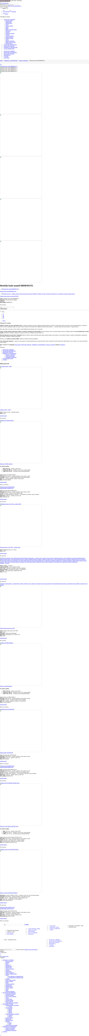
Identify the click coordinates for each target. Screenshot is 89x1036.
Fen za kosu (15, 5)
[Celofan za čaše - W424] (44, 387)
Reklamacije (31, 934)
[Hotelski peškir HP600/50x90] (44, 766)
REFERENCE (7, 55)
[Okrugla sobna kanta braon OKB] (44, 605)
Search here (2, 4)
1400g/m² (10, 1015)
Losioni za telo (9, 999)
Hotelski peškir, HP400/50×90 (6, 488)
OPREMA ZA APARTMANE (10, 47)
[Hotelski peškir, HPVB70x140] (44, 907)
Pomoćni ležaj (9, 985)
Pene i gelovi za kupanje (11, 996)
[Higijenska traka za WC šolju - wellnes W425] (44, 525)
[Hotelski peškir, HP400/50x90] (44, 487)
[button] (3, 415)
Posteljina (8, 1021)
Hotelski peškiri (9, 1007)
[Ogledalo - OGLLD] (44, 560)
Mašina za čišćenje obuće (11, 973)
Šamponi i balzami (10, 995)
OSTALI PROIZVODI (9, 48)
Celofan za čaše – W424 (5, 409)
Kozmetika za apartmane (11, 357)
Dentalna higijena (9, 1000)
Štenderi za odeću (9, 38)
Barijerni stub (8, 971)
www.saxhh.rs (10, 934)
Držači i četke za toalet (11, 42)
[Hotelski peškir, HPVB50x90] (44, 730)
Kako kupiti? (52, 925)
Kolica (7, 28)
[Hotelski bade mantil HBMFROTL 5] (21, 240)
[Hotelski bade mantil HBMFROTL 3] (8, 66)
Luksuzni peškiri (9, 1017)
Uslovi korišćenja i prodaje (34, 928)
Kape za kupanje (9, 1001)
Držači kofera (9, 22)
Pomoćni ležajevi (9, 37)
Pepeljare (8, 34)
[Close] (0, 346)
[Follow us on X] (24, 924)
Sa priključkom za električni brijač (15, 977)
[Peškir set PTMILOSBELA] (44, 664)
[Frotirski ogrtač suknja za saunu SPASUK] (0, 293)
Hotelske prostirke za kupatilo (12, 1005)
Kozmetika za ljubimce (11, 994)
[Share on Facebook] (3, 315)
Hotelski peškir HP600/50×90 (6, 767)
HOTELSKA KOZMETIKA (10, 44)
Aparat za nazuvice (10, 36)
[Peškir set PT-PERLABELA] (44, 441)
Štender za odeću (9, 987)
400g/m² (10, 1009)
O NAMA (6, 56)
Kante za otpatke (9, 25)
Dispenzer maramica (10, 41)
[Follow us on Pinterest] (27, 924)
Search (4, 8)
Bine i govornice (9, 961)
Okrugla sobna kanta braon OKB (7, 628)
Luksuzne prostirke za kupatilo (12, 1014)
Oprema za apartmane (10, 354)
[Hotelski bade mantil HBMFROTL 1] (21, 155)
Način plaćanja (31, 931)
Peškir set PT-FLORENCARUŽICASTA (9, 826)
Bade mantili (17, 344)
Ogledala (8, 32)
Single (9, 1024)
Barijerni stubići (9, 20)
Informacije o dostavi (54, 927)
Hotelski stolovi (9, 43)
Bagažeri (7, 962)
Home (1, 60)
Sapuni (7, 997)
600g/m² (10, 1011)
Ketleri (7, 27)
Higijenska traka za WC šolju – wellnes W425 (10, 547)
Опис (4, 320)
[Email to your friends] (3, 318)
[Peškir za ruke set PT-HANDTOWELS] (44, 870)
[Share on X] (3, 314)
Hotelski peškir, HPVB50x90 (6, 752)
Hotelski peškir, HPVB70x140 (6, 908)
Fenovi (7, 24)
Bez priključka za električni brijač (15, 976)
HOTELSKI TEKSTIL (9, 46)
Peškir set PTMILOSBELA (6, 686)
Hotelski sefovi (9, 23)
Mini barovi (8, 30)
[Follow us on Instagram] (28, 924)
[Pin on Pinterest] (3, 316)
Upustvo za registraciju (55, 928)
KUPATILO (62, 344)
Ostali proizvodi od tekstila (11, 1025)
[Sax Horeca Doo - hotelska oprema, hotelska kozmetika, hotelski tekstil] (4, 3)
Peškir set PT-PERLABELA (6, 464)
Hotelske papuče (9, 1020)
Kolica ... (20, 5)
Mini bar (10, 5)
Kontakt (51, 929)
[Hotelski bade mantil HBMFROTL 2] (21, 197)
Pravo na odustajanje (32, 932)
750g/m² (10, 1006)
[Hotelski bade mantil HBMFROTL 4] (21, 282)
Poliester (10, 1012)
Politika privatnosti (32, 930)
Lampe (7, 39)
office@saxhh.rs (10, 932)
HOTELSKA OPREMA (9, 19)
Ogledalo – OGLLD (4, 563)
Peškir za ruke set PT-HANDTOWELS (8, 892)
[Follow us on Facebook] (25, 924)
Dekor (7, 990)
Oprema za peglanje (10, 33)
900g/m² (10, 1016)
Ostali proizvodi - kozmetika (12, 1002)
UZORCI (5, 359)
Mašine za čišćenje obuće (11, 29)
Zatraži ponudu (4, 308)
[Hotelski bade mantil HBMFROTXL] (0, 288)
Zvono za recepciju (10, 968)
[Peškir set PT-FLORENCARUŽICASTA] (44, 804)
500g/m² (10, 1010)
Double (10, 1022)
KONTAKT (6, 57)
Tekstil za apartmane (23, 60)
